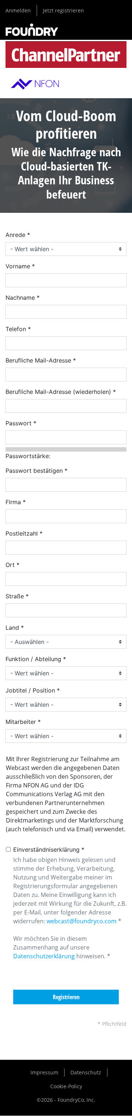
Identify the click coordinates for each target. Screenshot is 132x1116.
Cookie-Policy (66, 1086)
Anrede (15, 234)
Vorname (18, 266)
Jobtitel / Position (30, 690)
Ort (10, 564)
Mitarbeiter (21, 721)
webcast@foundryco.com (82, 921)
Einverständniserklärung (46, 849)
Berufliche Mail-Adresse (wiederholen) (58, 391)
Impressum (44, 1072)
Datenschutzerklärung (44, 956)
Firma (13, 502)
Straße (15, 596)
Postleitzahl (22, 533)
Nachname (20, 297)
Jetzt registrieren (63, 10)
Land (12, 627)
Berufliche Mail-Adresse (38, 360)
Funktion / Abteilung (33, 659)
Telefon (16, 329)
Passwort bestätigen (34, 470)
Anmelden (18, 10)
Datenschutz (85, 1072)
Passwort (19, 423)
